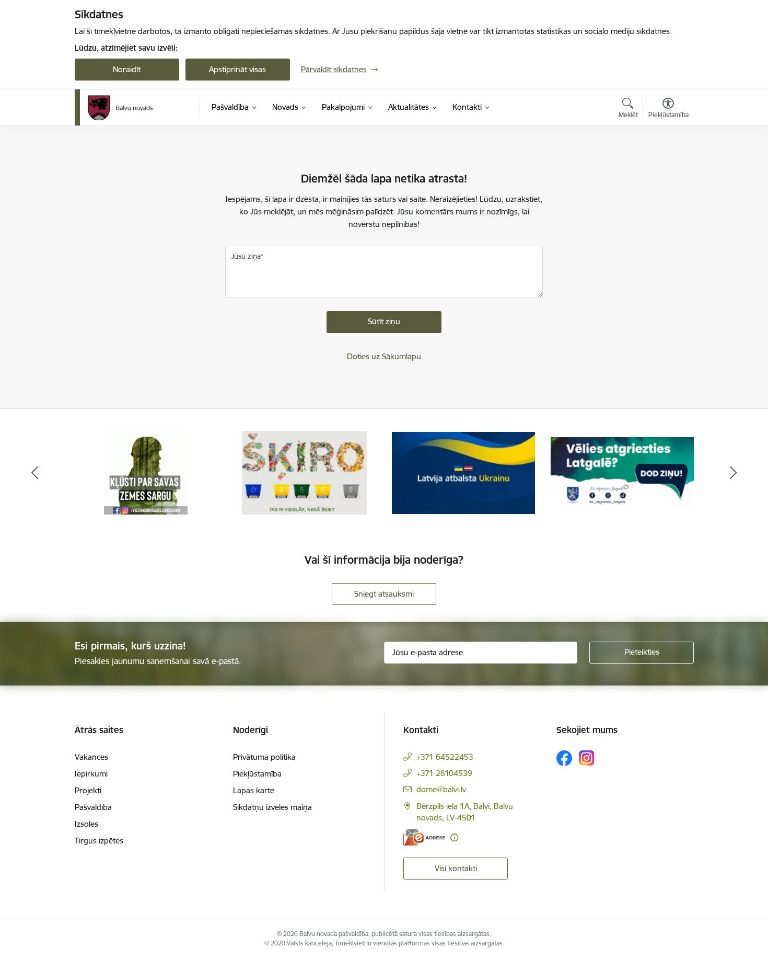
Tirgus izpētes (99, 841)
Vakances (91, 757)
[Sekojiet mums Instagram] (587, 758)
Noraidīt (127, 69)
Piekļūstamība (257, 774)
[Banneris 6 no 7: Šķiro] (304, 472)
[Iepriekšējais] (35, 472)
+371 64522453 (444, 757)
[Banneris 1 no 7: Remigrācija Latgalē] (622, 472)
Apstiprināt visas (237, 69)
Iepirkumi (91, 774)
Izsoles (86, 824)
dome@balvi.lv (441, 789)
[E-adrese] (424, 837)
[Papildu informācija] (454, 837)
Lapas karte (253, 790)
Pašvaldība (93, 807)
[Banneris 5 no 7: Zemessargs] (146, 472)
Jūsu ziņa (246, 256)
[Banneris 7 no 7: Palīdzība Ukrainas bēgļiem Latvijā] (463, 472)
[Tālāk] (733, 472)
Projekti (88, 790)
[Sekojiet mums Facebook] (564, 758)
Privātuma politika (264, 757)
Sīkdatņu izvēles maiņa (272, 807)
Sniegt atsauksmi (384, 594)
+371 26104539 (444, 773)
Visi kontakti (456, 868)
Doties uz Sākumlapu (384, 356)
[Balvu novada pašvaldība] (120, 107)
